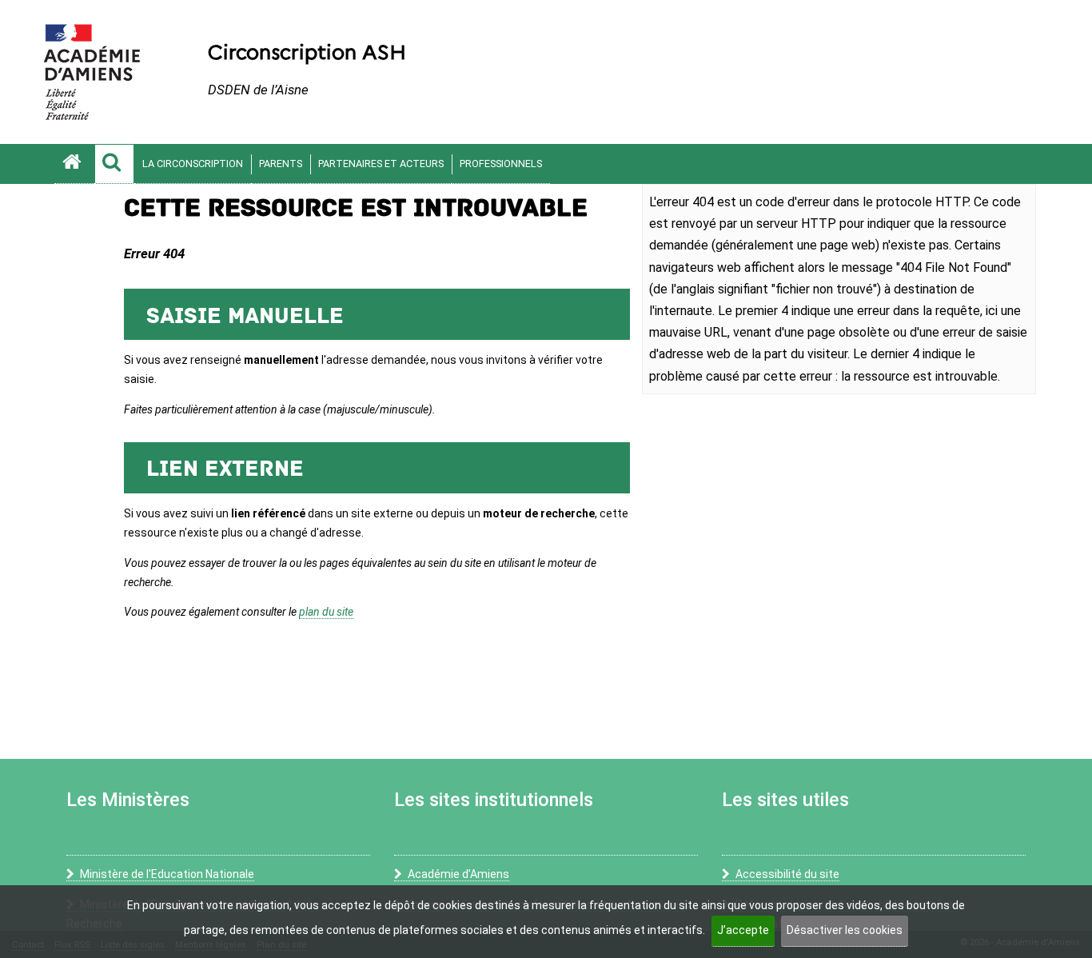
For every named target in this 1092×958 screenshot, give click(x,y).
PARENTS (280, 164)
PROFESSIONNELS (501, 164)
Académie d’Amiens (458, 874)
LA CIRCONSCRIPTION (192, 164)
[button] (114, 164)
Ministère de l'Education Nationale (167, 874)
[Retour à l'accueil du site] (74, 164)
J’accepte (743, 930)
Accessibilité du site (787, 874)
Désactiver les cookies (845, 930)
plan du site (326, 611)
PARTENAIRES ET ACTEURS (381, 164)
